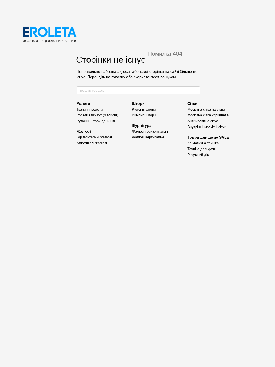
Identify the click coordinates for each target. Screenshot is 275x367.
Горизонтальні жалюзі (94, 137)
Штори (138, 103)
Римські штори (144, 115)
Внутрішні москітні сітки (206, 127)
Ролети (83, 103)
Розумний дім (198, 155)
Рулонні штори (144, 109)
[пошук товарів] (195, 90)
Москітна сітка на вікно (206, 109)
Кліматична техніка (203, 143)
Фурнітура (141, 125)
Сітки (192, 103)
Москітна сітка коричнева (208, 115)
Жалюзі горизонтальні (150, 131)
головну (118, 77)
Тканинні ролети (90, 109)
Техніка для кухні (201, 149)
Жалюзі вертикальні (148, 137)
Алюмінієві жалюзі (92, 143)
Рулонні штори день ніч (96, 121)
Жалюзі (84, 131)
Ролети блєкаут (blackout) (97, 115)
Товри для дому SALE (208, 137)
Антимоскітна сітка (202, 121)
